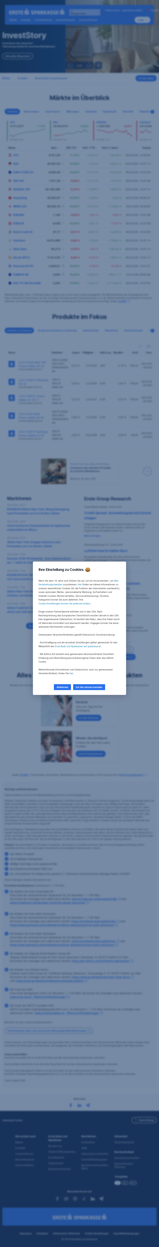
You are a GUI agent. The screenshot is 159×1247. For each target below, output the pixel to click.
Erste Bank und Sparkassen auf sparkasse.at (78, 646)
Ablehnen (62, 687)
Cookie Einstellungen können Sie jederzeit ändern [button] (64, 603)
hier (71, 673)
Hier (80, 584)
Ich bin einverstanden (89, 687)
